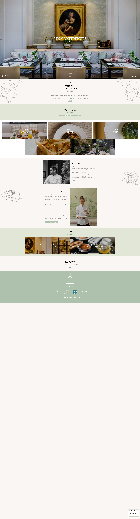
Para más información (133, 517)
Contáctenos (80, 297)
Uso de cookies (80, 298)
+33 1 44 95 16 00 (6, 75)
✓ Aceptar (131, 516)
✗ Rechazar (136, 516)
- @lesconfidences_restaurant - (70, 268)
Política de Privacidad (60, 298)
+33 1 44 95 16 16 (75, 297)
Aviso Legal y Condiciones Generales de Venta (71, 298)
